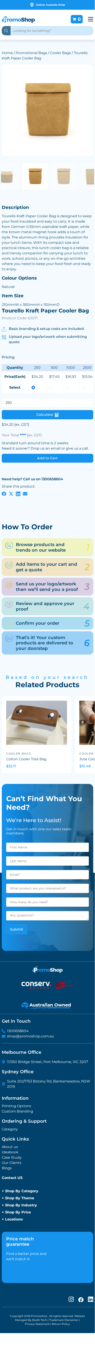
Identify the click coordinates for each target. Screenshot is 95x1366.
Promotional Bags (31, 53)
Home (7, 53)
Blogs (7, 1168)
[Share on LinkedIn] (18, 493)
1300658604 (18, 1031)
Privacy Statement (37, 1324)
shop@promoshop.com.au (30, 1036)
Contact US (12, 1178)
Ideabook (10, 1152)
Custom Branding (17, 1111)
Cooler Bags (60, 53)
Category (10, 1129)
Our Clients (11, 1163)
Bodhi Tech (39, 1320)
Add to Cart (47, 458)
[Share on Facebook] (4, 493)
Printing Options (16, 1106)
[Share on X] (11, 493)
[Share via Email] (25, 493)
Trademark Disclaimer (63, 1320)
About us (10, 1147)
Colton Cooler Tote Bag (26, 759)
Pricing (8, 357)
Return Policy (61, 1324)
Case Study (12, 1157)
